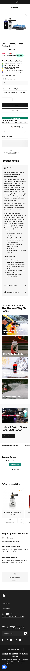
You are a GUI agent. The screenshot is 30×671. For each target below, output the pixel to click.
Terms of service (21, 661)
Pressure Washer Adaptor (11, 89)
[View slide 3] (16, 585)
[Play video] (15, 415)
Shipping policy (10, 663)
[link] (15, 325)
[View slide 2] (14, 585)
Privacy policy (14, 661)
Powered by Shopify (23, 659)
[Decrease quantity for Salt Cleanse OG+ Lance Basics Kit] (3, 99)
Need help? (25, 132)
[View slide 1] (12, 585)
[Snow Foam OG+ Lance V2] (13, 499)
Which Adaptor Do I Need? (9, 75)
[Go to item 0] (14, 40)
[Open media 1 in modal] (25, 14)
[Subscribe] (25, 633)
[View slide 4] (18, 585)
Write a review (15, 464)
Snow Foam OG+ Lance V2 (12, 512)
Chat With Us (15, 580)
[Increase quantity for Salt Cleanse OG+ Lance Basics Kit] (10, 99)
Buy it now (15, 110)
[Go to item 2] (16, 40)
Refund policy (7, 661)
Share (5, 132)
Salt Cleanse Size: (8, 79)
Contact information (18, 663)
